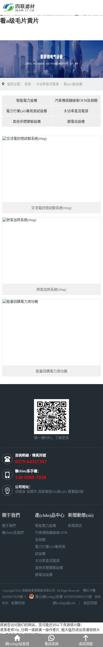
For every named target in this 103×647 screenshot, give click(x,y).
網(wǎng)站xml (64, 603)
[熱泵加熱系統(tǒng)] (51, 250)
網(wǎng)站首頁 (17, 644)
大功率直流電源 (47, 84)
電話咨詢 (51, 644)
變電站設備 (76, 121)
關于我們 (9, 526)
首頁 (27, 84)
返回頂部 (90, 603)
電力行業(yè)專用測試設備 (26, 111)
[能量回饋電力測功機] (51, 332)
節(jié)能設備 (73, 84)
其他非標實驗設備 (27, 121)
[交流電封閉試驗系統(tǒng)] (51, 169)
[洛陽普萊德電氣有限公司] (23, 7)
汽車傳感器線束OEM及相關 (76, 100)
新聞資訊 (75, 526)
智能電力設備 (26, 100)
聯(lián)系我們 (13, 533)
